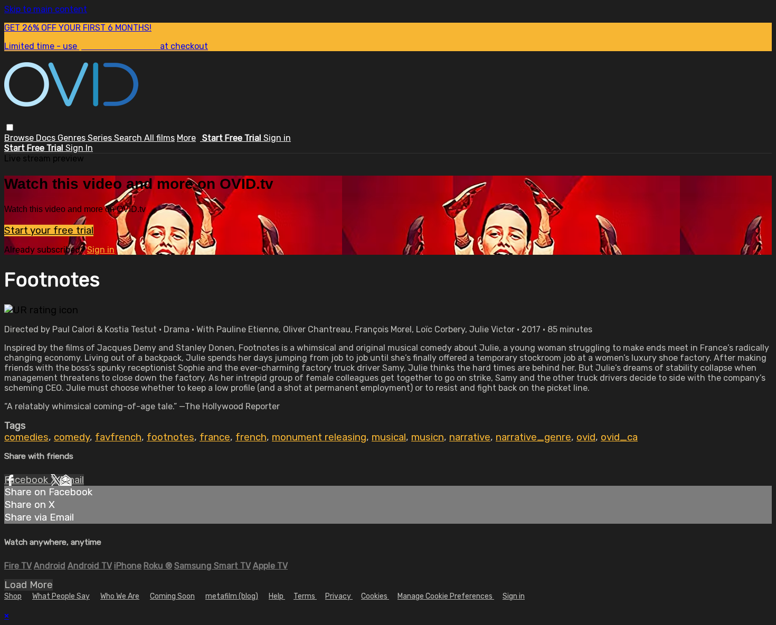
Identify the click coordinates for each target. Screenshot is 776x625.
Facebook (27, 480)
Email (72, 480)
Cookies (375, 596)
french (251, 437)
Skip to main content (45, 9)
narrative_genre (533, 437)
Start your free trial (48, 230)
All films (159, 138)
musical (389, 437)
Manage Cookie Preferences (446, 596)
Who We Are (119, 596)
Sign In (79, 148)
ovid (585, 437)
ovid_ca (619, 437)
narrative (469, 437)
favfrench (118, 437)
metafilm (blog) (231, 596)
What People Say (61, 596)
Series (101, 138)
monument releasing (319, 437)
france (215, 437)
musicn (427, 437)
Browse (20, 138)
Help (277, 596)
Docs (47, 138)
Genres (73, 138)
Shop (13, 596)
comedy (72, 437)
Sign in (277, 138)
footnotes (170, 437)
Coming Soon (172, 596)
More (186, 138)
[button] (9, 127)
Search (129, 138)
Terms (305, 596)
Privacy (339, 596)
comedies (26, 437)
